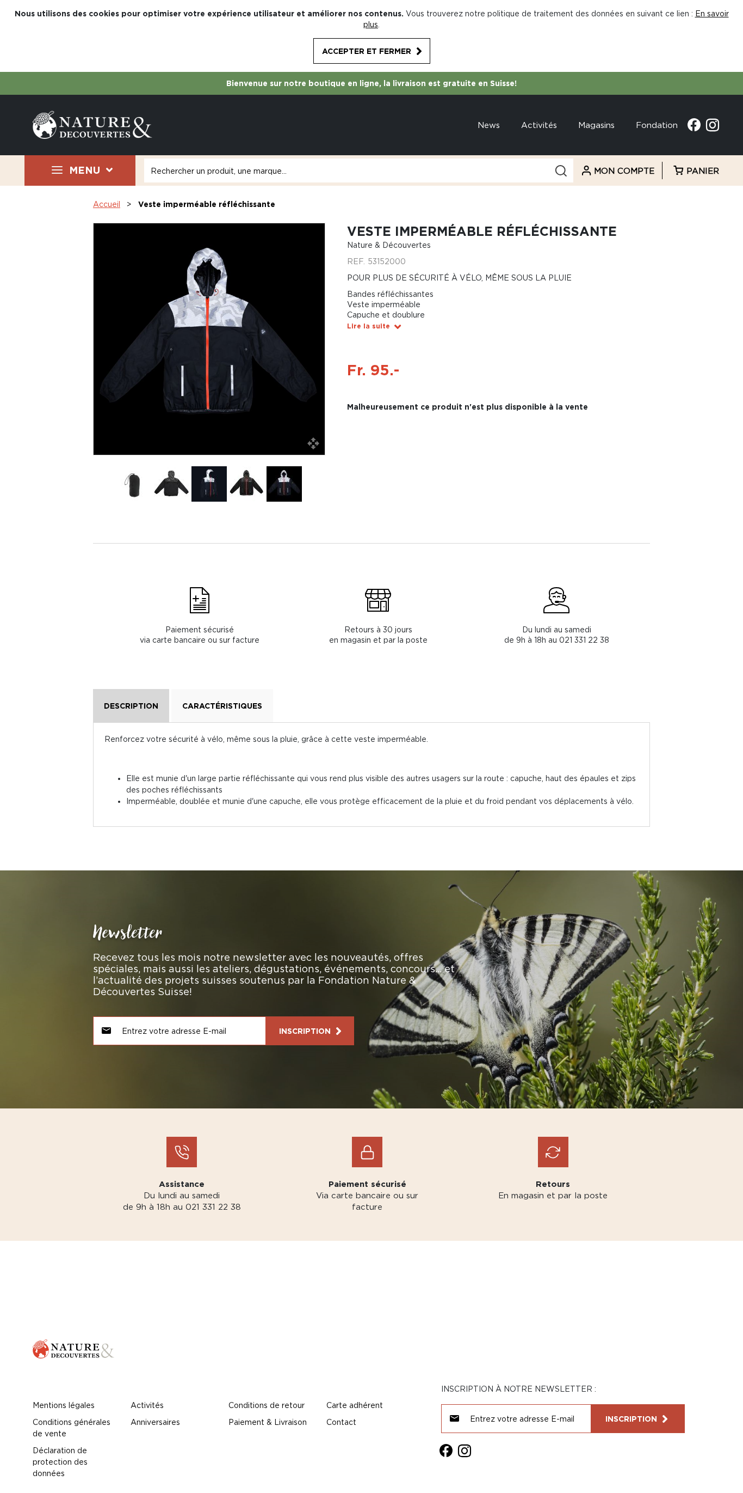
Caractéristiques (222, 706)
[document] (371, 36)
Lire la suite (368, 326)
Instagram (712, 124)
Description (131, 706)
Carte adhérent (354, 1405)
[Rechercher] (561, 170)
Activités (539, 124)
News (489, 124)
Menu (84, 169)
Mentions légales (64, 1405)
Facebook (694, 124)
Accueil (106, 204)
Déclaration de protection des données (60, 1461)
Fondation (657, 124)
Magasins (596, 124)
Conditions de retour (266, 1405)
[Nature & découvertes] (92, 124)
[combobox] (358, 170)
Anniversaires (155, 1422)
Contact (341, 1422)
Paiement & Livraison (267, 1422)
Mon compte (624, 170)
